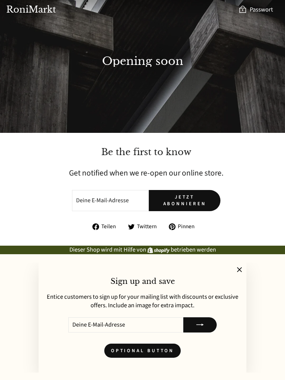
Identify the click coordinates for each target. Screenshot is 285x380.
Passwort (261, 9)
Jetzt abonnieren (184, 200)
